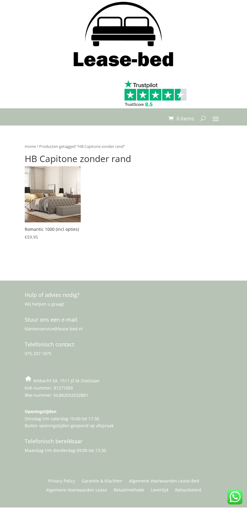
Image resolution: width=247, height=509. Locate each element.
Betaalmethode (129, 490)
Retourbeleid (188, 490)
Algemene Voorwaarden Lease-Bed (164, 481)
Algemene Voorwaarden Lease (76, 490)
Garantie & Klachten (102, 481)
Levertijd (159, 490)
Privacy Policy (61, 481)
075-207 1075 (38, 353)
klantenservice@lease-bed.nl (54, 329)
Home (30, 146)
